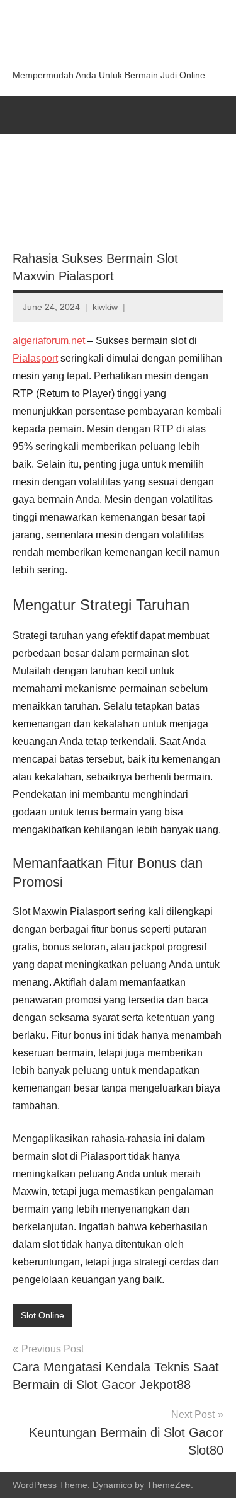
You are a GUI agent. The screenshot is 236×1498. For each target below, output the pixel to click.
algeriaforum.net (49, 340)
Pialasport (35, 358)
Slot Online (42, 1315)
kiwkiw (105, 307)
